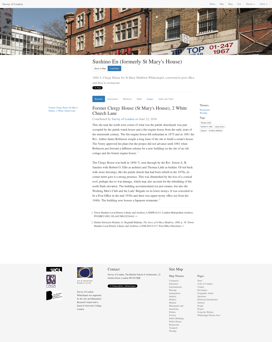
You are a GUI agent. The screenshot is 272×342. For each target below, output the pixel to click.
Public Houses (175, 321)
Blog (230, 3)
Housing (172, 290)
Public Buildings (176, 318)
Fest (239, 3)
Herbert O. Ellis (206, 126)
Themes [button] (249, 3)
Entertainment (175, 286)
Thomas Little (206, 122)
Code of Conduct (204, 283)
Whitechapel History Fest (208, 315)
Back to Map (100, 68)
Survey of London (12, 4)
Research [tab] (99, 98)
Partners (201, 302)
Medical (172, 302)
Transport (173, 327)
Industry (172, 296)
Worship (203, 112)
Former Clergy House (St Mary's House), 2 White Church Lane (63, 109)
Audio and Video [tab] (165, 98)
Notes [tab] (139, 98)
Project (200, 308)
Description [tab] (113, 98)
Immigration (174, 293)
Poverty (172, 315)
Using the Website (205, 312)
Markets (172, 299)
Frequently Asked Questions (205, 295)
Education (173, 283)
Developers (202, 290)
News (199, 280)
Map (222, 3)
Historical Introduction (207, 299)
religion (203, 130)
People (200, 305)
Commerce (174, 280)
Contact (200, 286)
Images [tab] (150, 98)
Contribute (114, 68)
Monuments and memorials (176, 307)
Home (212, 3)
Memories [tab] (127, 98)
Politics (172, 312)
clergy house (219, 126)
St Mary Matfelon (215, 130)
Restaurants (205, 109)
